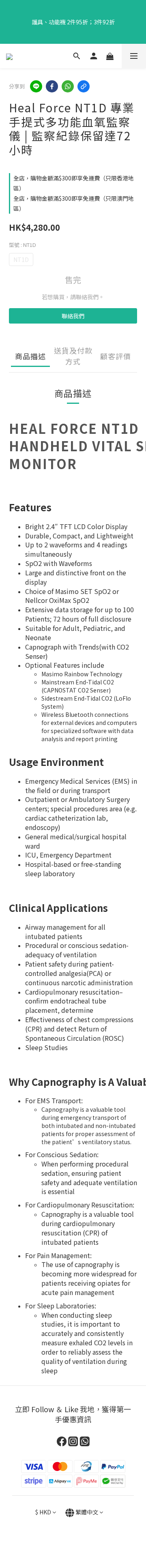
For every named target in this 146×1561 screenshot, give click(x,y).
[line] (36, 86)
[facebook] (52, 86)
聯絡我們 (73, 316)
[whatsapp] (68, 86)
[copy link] (83, 86)
